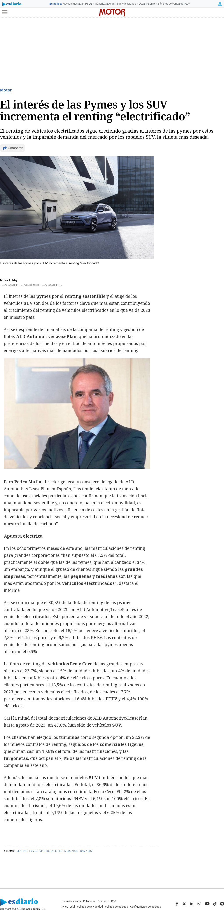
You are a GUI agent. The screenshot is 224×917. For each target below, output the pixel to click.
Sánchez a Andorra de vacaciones (115, 3)
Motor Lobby (8, 280)
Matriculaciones (51, 851)
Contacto (103, 901)
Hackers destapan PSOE (77, 3)
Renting (21, 851)
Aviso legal (68, 906)
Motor (6, 90)
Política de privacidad (90, 906)
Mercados (71, 851)
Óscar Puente (147, 3)
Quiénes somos (71, 901)
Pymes (33, 851)
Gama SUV (86, 851)
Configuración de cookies (145, 906)
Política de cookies (116, 906)
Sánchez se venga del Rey (174, 3)
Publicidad (89, 901)
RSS (113, 901)
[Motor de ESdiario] (112, 12)
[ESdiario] (11, 4)
